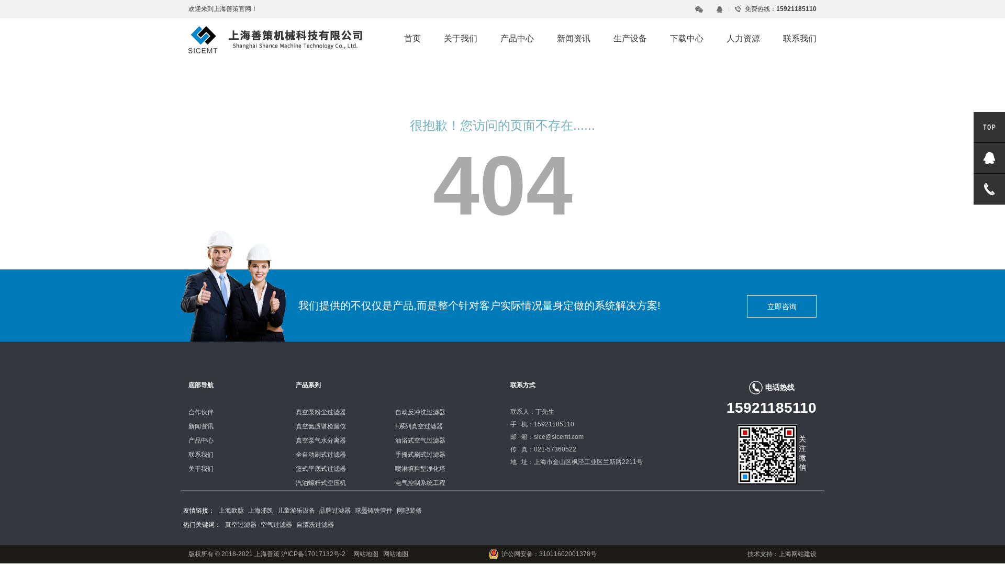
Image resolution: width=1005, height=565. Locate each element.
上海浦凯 (260, 510)
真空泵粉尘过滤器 (321, 412)
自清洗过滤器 (315, 524)
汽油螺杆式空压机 (321, 483)
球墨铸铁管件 (374, 510)
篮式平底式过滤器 (321, 468)
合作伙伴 (201, 412)
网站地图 (365, 554)
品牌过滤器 (335, 510)
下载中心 (687, 38)
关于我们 (460, 38)
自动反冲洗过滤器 (420, 412)
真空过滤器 (240, 524)
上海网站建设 (798, 554)
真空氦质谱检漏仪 (321, 426)
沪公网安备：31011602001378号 (549, 554)
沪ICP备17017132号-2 (312, 554)
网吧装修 (409, 510)
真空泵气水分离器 (321, 440)
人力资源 (743, 38)
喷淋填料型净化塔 (420, 468)
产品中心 (517, 38)
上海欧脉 (231, 510)
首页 (412, 38)
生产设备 (630, 38)
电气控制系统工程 (420, 483)
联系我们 (800, 38)
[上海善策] (275, 39)
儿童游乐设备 (296, 510)
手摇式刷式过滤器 (420, 454)
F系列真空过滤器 (419, 426)
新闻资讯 (573, 38)
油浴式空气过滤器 (420, 440)
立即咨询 (782, 306)
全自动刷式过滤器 (321, 454)
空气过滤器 (276, 524)
